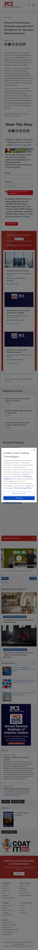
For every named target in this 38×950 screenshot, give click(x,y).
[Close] (34, 450)
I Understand (19, 498)
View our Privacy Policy (22, 488)
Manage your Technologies (19, 493)
